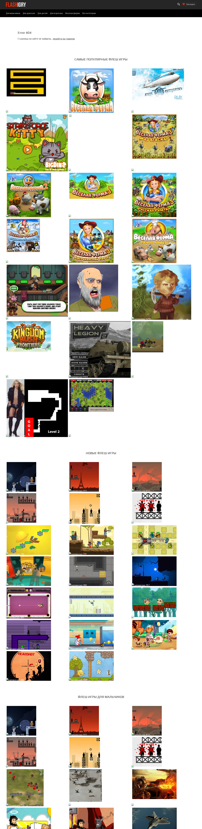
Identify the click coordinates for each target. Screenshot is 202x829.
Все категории (89, 13)
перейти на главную (64, 38)
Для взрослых (56, 13)
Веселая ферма (72, 13)
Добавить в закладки (56, 112)
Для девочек (29, 13)
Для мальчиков (13, 13)
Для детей (42, 13)
